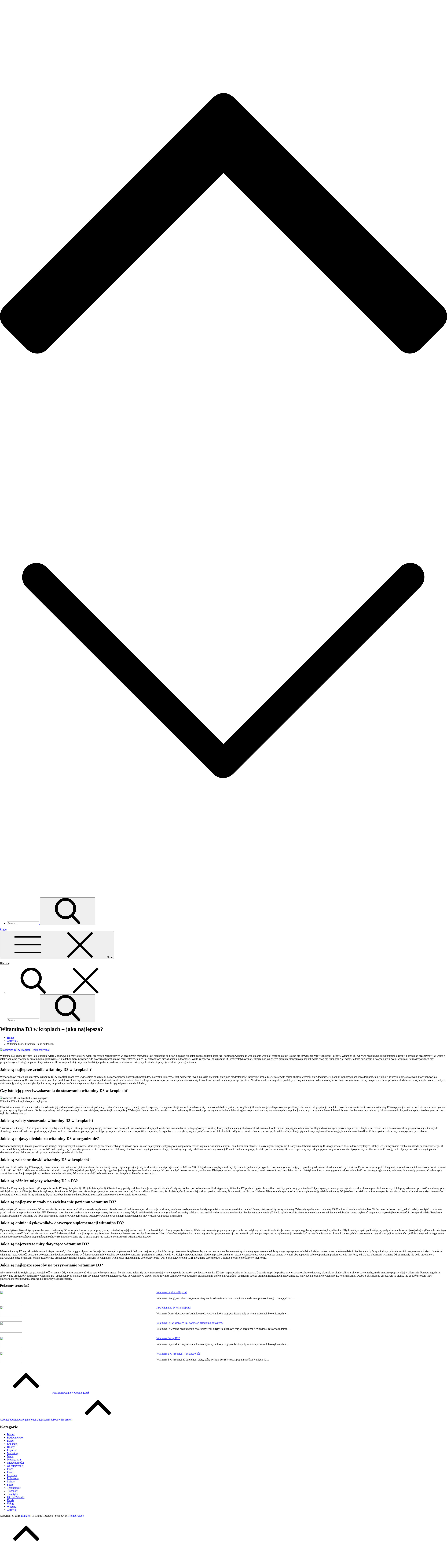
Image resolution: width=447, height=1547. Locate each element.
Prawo (10, 1472)
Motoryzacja (14, 1459)
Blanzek (4, 963)
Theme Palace (76, 1515)
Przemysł (12, 1475)
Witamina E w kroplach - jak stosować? (178, 1353)
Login (3, 929)
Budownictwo (15, 1437)
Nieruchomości (15, 1462)
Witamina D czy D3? (168, 1338)
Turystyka (12, 1494)
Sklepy (11, 1481)
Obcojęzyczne (15, 1465)
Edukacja (12, 1443)
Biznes (10, 1434)
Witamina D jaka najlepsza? (171, 1292)
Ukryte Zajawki (15, 1497)
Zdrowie (11, 1509)
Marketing (12, 1453)
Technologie (14, 1487)
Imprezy (11, 1450)
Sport (10, 1484)
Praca (10, 1468)
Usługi (10, 1503)
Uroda (10, 1500)
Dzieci (10, 1440)
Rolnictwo (13, 1478)
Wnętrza (11, 1506)
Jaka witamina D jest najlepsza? (173, 1307)
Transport (12, 1490)
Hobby (11, 1446)
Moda (10, 1456)
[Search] (59, 992)
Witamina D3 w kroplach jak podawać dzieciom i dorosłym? (189, 1322)
